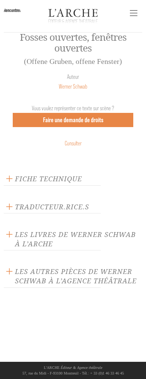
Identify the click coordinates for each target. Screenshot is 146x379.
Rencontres (12, 10)
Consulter (73, 143)
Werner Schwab (73, 86)
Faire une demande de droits (73, 120)
